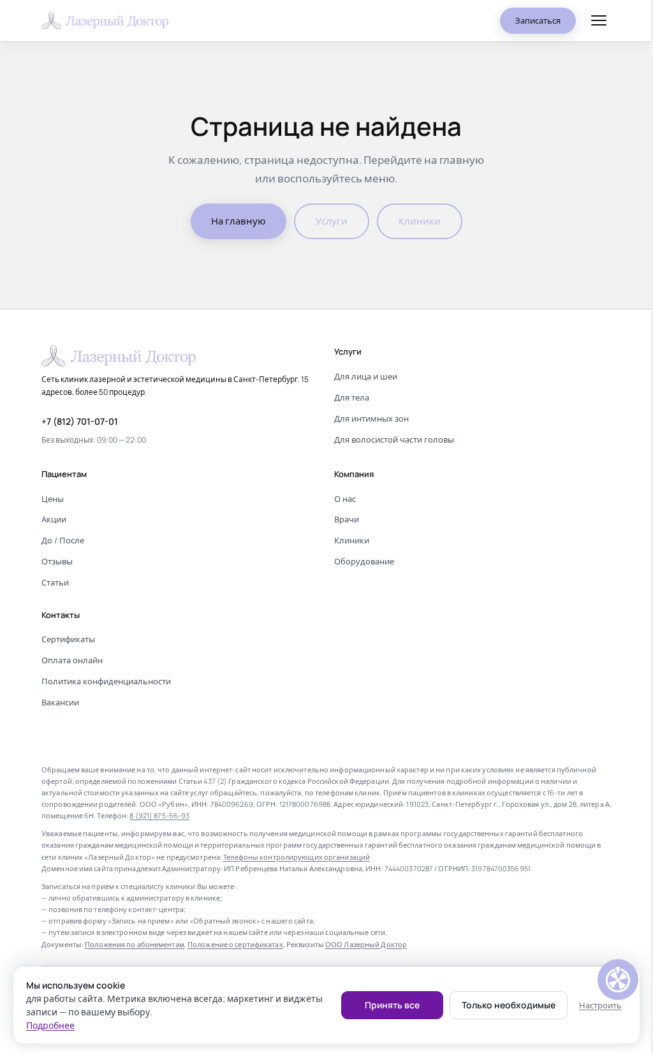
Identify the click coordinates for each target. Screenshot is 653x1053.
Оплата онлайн (72, 660)
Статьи (55, 582)
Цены (52, 498)
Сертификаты (68, 639)
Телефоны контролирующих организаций (296, 857)
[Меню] (599, 20)
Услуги (332, 221)
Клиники (420, 221)
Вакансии (60, 702)
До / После (62, 540)
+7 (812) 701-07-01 (79, 421)
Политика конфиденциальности (106, 681)
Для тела (351, 397)
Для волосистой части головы (394, 439)
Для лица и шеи (365, 376)
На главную (238, 221)
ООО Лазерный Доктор (366, 944)
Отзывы (57, 561)
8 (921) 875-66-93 (159, 815)
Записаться (538, 20)
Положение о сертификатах (235, 944)
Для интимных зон (371, 418)
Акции (53, 519)
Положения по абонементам (134, 944)
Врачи (346, 519)
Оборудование (364, 561)
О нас (345, 498)
